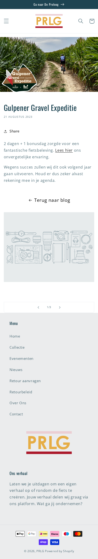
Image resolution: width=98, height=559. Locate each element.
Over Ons (18, 402)
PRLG (40, 551)
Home (15, 336)
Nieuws (16, 369)
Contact (16, 414)
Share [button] (15, 131)
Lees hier (64, 150)
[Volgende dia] (59, 307)
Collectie (17, 347)
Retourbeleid (21, 392)
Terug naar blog (52, 200)
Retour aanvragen (25, 380)
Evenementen (22, 358)
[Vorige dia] (38, 307)
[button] (6, 21)
